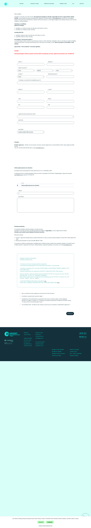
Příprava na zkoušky (49, 3)
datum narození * (22, 68)
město (49, 98)
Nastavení (41, 522)
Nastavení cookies (74, 355)
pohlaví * (20, 74)
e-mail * (50, 89)
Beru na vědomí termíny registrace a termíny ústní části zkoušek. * (38, 293)
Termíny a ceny (63, 3)
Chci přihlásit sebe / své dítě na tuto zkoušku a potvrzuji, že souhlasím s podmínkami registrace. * (46, 304)
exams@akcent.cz (57, 18)
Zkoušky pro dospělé (56, 351)
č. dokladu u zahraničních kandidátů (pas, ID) (29, 80)
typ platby (20, 129)
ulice (19, 98)
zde (45, 281)
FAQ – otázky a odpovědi (75, 353)
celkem (20, 190)
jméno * (20, 61)
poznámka (21, 196)
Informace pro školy (56, 355)
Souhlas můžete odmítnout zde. (45, 525)
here (58, 282)
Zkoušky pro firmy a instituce (58, 353)
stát (49, 104)
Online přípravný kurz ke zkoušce (30, 185)
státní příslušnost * (53, 74)
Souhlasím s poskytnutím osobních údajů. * (32, 296)
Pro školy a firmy (34, 3)
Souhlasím (49, 522)
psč (19, 104)
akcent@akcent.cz (18, 175)
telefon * (20, 89)
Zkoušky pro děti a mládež (58, 349)
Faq (73, 3)
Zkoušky (22, 3)
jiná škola (20, 120)
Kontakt (82, 3)
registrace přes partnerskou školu (27, 114)
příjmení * (50, 61)
